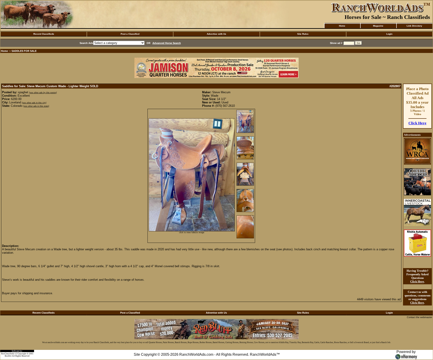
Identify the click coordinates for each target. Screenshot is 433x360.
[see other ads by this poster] (43, 92)
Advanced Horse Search (166, 43)
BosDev (8, 356)
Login (389, 34)
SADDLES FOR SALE (24, 51)
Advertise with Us (216, 34)
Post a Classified (130, 34)
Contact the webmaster (419, 317)
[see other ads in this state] (36, 106)
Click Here (417, 123)
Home (342, 26)
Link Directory (414, 26)
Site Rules (303, 34)
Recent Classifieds (43, 34)
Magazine (378, 26)
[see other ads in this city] (34, 103)
